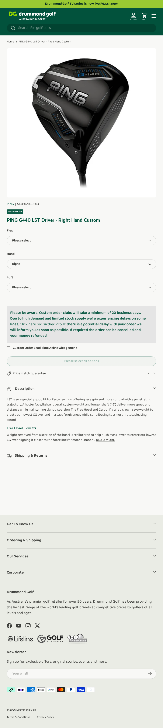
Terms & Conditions (18, 717)
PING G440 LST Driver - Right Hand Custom (44, 41)
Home (10, 41)
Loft (10, 277)
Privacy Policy (45, 717)
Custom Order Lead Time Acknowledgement (45, 348)
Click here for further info (41, 324)
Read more (105, 440)
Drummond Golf (25, 709)
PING (10, 204)
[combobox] (81, 28)
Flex (10, 230)
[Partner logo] (20, 639)
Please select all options (81, 361)
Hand (11, 254)
